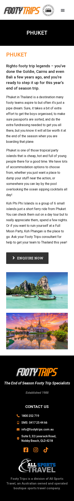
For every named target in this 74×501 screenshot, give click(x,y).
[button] (63, 10)
